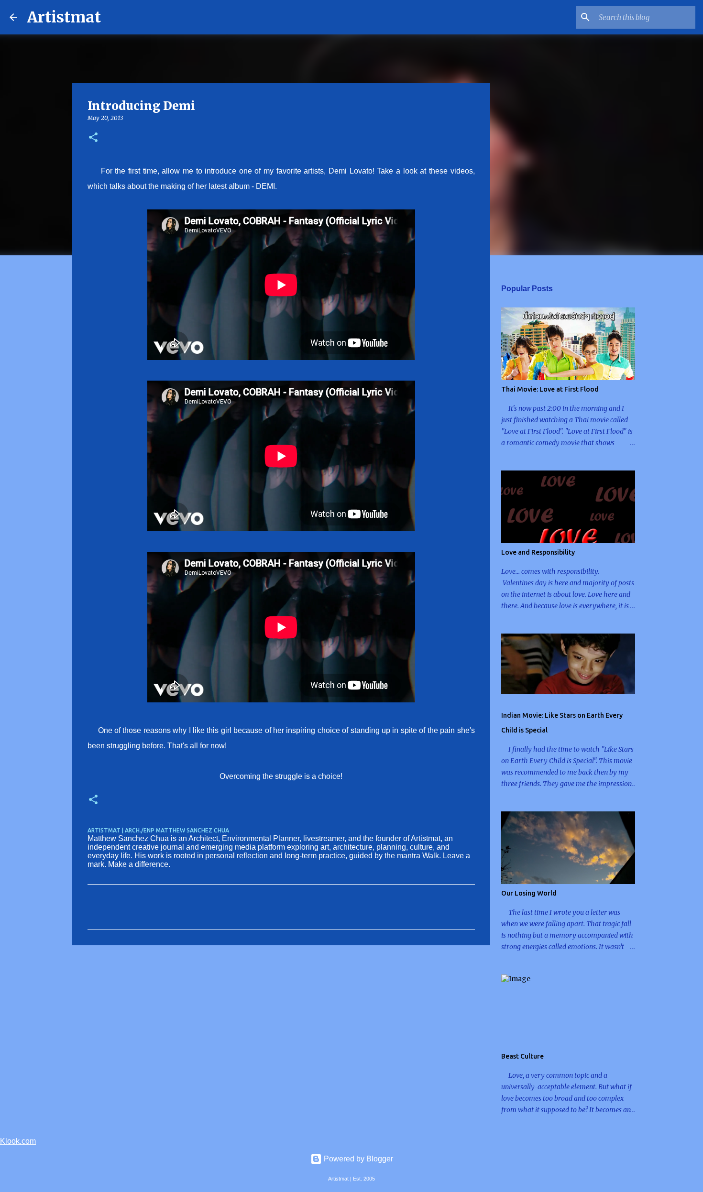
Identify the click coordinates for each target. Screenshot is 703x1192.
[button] (93, 137)
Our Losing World (529, 893)
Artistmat (64, 17)
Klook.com (18, 1141)
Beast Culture (522, 1056)
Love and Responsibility (538, 552)
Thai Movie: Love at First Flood (550, 389)
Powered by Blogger (357, 1159)
